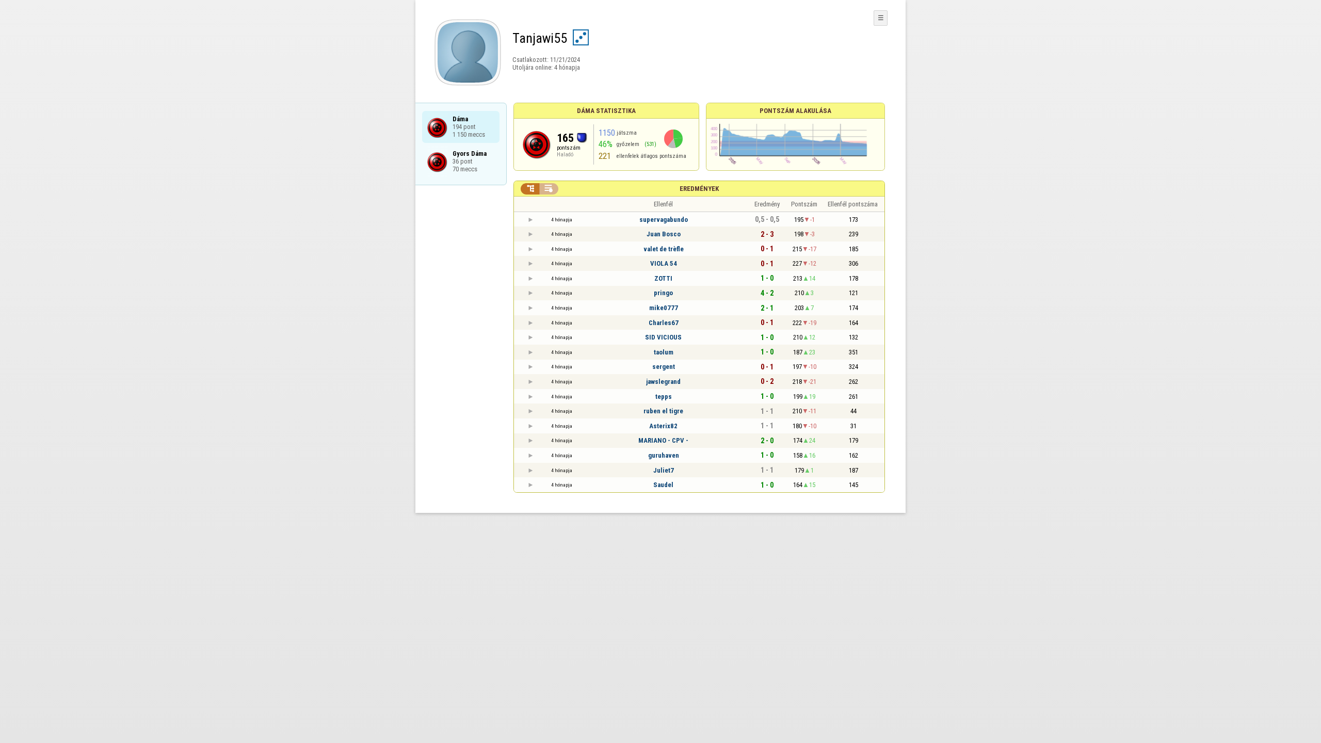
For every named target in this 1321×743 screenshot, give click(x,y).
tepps (663, 396)
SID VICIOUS (663, 337)
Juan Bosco (664, 234)
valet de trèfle (663, 249)
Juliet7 (663, 470)
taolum (663, 352)
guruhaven (663, 455)
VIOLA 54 (663, 263)
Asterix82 (663, 426)
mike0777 (663, 308)
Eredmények (699, 188)
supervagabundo (663, 219)
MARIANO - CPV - (663, 440)
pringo (663, 293)
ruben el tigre (663, 411)
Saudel (663, 485)
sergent (663, 366)
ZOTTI (663, 278)
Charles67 (664, 323)
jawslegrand (663, 381)
